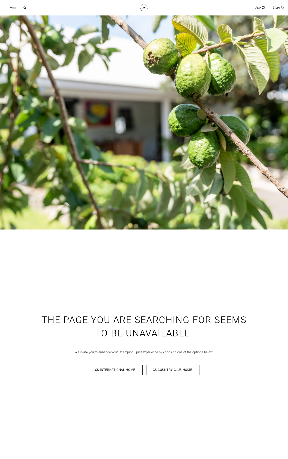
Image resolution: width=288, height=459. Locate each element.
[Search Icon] (25, 8)
